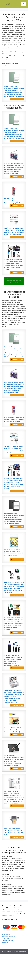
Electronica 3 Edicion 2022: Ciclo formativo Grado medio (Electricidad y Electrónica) (13, 730)
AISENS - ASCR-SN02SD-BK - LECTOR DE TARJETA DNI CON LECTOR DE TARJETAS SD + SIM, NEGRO (13, 831)
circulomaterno (15, 54)
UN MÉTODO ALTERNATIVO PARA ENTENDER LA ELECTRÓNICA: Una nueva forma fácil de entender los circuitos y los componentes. (14, 231)
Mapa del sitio (6, 934)
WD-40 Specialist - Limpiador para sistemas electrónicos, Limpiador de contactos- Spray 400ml (14, 201)
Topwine (6, 4)
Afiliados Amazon (7, 940)
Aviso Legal (5, 938)
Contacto (5, 942)
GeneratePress (22, 951)
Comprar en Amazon (18, 99)
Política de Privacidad (8, 937)
